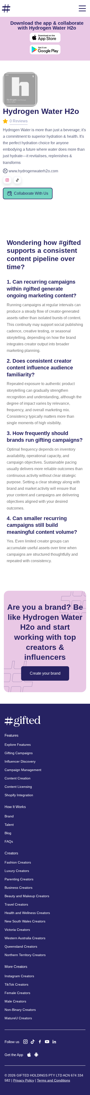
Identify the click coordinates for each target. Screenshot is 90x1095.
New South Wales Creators (25, 921)
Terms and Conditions (53, 1080)
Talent (9, 825)
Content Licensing (18, 787)
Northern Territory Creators (25, 955)
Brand (9, 816)
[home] (6, 8)
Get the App (14, 1055)
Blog (8, 833)
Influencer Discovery (20, 761)
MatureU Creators (18, 1018)
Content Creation (17, 778)
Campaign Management (23, 770)
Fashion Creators (18, 862)
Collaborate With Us (31, 193)
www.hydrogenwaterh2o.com (33, 171)
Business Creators (18, 888)
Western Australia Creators (25, 938)
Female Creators (17, 993)
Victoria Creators (17, 930)
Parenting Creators (19, 879)
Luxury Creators (17, 871)
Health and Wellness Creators (27, 913)
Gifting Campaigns (19, 753)
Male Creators (15, 1001)
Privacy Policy (23, 1080)
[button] (82, 8)
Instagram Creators (19, 976)
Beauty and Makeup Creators (27, 896)
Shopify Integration (19, 795)
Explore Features (18, 745)
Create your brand (45, 673)
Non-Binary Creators (20, 1010)
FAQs (9, 841)
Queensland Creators (21, 946)
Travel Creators (16, 904)
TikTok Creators (16, 984)
